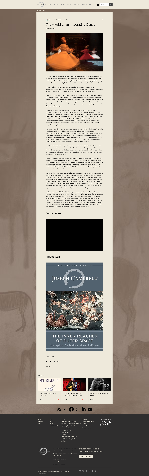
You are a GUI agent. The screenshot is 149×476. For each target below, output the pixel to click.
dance (53, 356)
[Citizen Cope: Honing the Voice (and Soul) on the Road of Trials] (74, 384)
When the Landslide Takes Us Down (99, 394)
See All (109, 375)
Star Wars (64, 434)
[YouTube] (95, 471)
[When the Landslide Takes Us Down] (99, 384)
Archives (63, 441)
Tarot (48, 356)
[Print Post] (58, 361)
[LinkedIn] (83, 409)
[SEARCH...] (111, 4)
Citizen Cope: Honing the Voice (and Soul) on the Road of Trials (74, 394)
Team (51, 423)
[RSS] (59, 409)
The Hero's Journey (66, 430)
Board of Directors (55, 426)
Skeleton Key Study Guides (66, 439)
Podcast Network (86, 428)
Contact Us (85, 423)
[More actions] (102, 20)
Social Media (85, 426)
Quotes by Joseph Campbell (66, 426)
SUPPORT (40, 421)
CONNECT (85, 419)
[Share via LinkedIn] (50, 361)
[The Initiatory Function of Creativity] (49, 384)
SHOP (39, 423)
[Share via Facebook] (46, 361)
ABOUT (52, 419)
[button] (98, 4)
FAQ (51, 421)
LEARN (63, 419)
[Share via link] (54, 361)
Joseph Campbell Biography (66, 421)
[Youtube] (90, 409)
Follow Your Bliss (65, 428)
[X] (77, 409)
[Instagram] (65, 409)
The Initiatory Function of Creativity (48, 394)
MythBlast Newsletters (87, 421)
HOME (39, 419)
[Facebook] (71, 409)
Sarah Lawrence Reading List (66, 436)
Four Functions (65, 432)
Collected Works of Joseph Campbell (66, 423)
